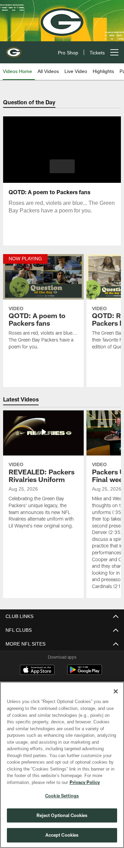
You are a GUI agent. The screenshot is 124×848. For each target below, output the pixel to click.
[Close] (115, 691)
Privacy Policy (30, 782)
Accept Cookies (62, 835)
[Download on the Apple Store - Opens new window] (37, 671)
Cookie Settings (62, 795)
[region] (62, 765)
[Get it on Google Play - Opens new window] (85, 673)
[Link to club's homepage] (14, 49)
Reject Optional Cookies (62, 815)
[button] (62, 166)
